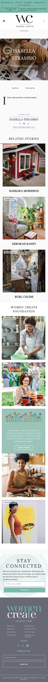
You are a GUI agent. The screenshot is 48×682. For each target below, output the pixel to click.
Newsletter (8, 2)
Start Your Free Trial (10, 9)
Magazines (28, 2)
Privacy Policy (30, 629)
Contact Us (11, 632)
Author (15, 88)
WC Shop (18, 2)
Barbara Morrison (24, 191)
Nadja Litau (32, 66)
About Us (10, 626)
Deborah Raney (24, 244)
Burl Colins (24, 297)
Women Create (39, 2)
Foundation (11, 635)
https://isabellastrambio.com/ (24, 127)
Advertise (10, 629)
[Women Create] (24, 612)
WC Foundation (24, 5)
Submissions (29, 626)
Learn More (23, 448)
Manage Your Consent (30, 635)
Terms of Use (30, 632)
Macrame (30, 88)
